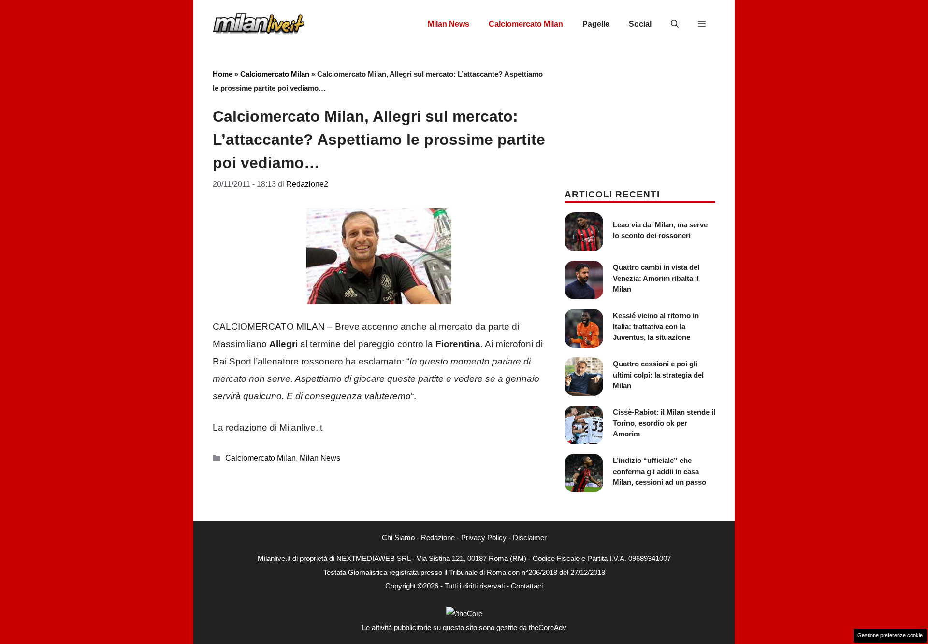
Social (640, 24)
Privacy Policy (484, 537)
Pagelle (595, 24)
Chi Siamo (398, 537)
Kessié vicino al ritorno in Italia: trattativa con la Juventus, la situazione (656, 326)
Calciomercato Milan (526, 24)
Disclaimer (530, 537)
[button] (674, 24)
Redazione (438, 537)
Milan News (448, 24)
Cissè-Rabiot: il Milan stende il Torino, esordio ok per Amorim (664, 423)
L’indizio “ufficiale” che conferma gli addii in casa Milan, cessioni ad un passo (659, 471)
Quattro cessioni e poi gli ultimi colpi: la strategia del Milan (658, 375)
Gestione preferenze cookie (890, 635)
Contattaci (527, 586)
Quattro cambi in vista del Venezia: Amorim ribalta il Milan (656, 278)
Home (222, 74)
